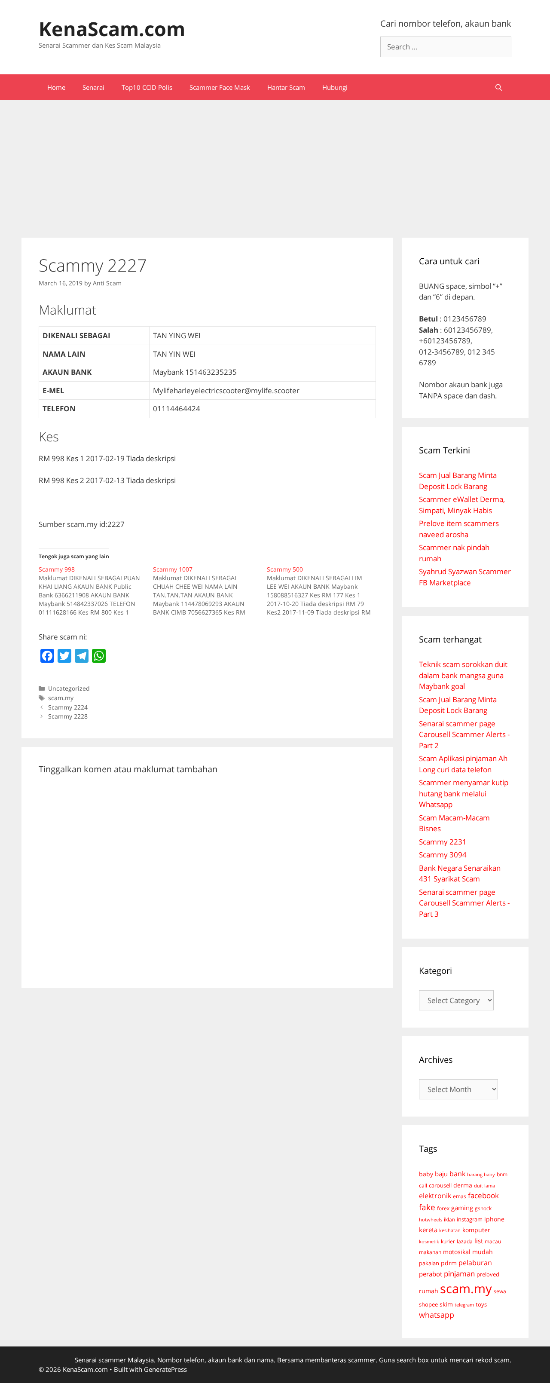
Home (56, 87)
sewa (500, 1291)
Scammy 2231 (443, 842)
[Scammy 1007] (210, 591)
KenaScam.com (112, 28)
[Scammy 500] (324, 591)
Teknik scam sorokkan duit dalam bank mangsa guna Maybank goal (463, 675)
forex (443, 1208)
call (423, 1185)
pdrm (449, 1263)
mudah (482, 1252)
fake (427, 1207)
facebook (483, 1195)
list (478, 1240)
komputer (476, 1230)
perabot (430, 1274)
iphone (494, 1219)
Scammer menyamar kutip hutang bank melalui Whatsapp (463, 793)
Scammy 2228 (68, 716)
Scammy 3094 (443, 855)
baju (441, 1173)
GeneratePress (165, 1369)
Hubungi (335, 87)
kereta (428, 1229)
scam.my (60, 698)
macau (493, 1241)
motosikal (457, 1252)
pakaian (429, 1263)
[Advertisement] (275, 164)
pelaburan (475, 1262)
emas (459, 1196)
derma (462, 1185)
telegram (464, 1304)
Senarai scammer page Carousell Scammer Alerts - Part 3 (464, 903)
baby (426, 1174)
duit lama (484, 1185)
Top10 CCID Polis (147, 87)
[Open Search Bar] (498, 87)
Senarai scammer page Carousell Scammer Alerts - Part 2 (464, 734)
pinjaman (459, 1274)
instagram (470, 1219)
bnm (502, 1174)
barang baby (481, 1175)
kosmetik (429, 1242)
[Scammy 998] (96, 591)
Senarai (93, 87)
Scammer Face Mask (219, 87)
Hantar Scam (286, 87)
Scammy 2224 (68, 707)
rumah (428, 1291)
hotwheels (430, 1219)
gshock (483, 1208)
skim (446, 1304)
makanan (430, 1251)
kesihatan (450, 1230)
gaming (462, 1207)
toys (481, 1304)
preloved (488, 1274)
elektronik (435, 1195)
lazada (465, 1241)
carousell (440, 1185)
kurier (448, 1241)
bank (457, 1173)
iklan (449, 1219)
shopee (428, 1304)
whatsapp (436, 1315)
